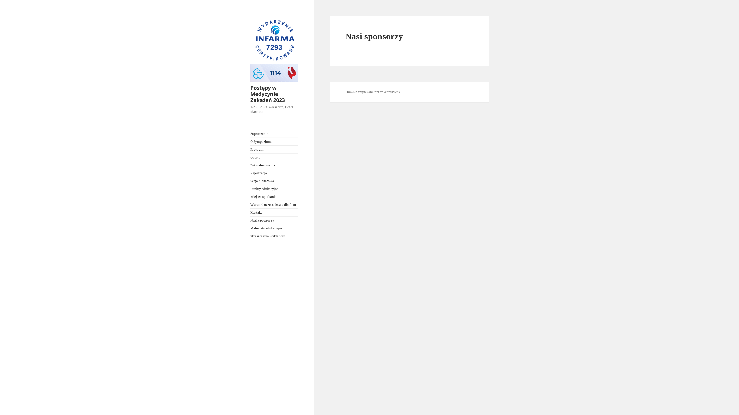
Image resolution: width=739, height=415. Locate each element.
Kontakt (256, 212)
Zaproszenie (259, 134)
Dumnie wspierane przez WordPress (373, 92)
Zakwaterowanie (262, 165)
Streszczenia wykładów (267, 236)
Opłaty (255, 157)
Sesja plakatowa (262, 181)
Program (256, 149)
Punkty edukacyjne (264, 189)
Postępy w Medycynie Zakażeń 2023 (267, 94)
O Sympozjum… (261, 141)
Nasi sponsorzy (262, 220)
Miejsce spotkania (263, 197)
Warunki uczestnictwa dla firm (273, 205)
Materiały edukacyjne (266, 228)
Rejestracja (258, 173)
